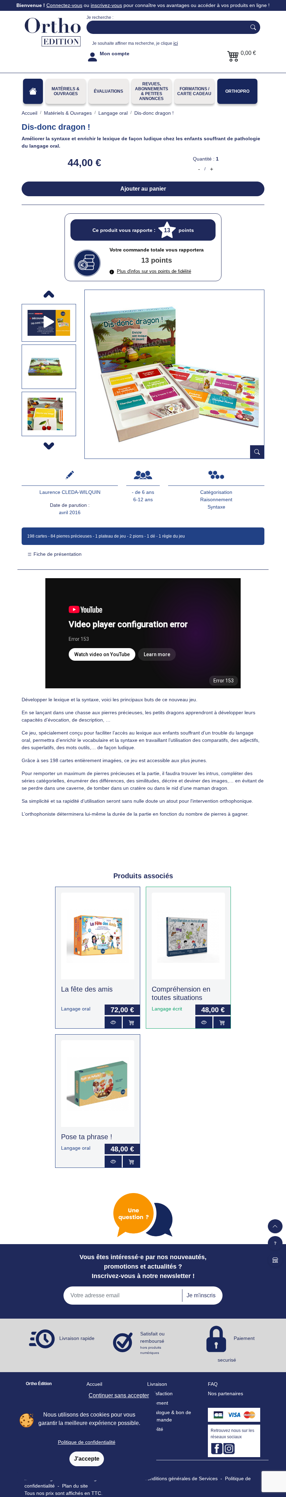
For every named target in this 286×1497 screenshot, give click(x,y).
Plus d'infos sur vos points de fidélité (154, 271)
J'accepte (86, 1459)
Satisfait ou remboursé (152, 1343)
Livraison (157, 1384)
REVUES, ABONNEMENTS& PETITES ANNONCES (151, 91)
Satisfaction (160, 1393)
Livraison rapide (77, 1338)
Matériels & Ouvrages (66, 91)
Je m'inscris (201, 1295)
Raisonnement (216, 499)
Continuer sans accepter (119, 1395)
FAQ (213, 1384)
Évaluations (108, 91)
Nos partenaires (225, 1393)
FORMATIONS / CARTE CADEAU (194, 91)
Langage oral (75, 1009)
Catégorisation (216, 492)
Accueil (94, 1384)
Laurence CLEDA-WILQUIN (69, 492)
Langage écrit (167, 1009)
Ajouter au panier (143, 189)
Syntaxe (216, 507)
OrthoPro (237, 91)
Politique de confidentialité (86, 1442)
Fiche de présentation (57, 554)
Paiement (157, 1403)
